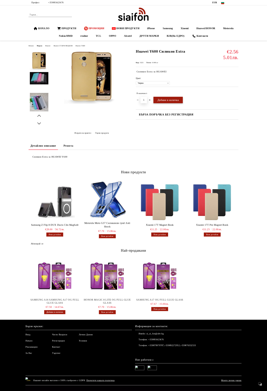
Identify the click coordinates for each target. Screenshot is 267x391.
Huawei (47, 46)
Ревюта (68, 145)
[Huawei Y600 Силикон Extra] (91, 103)
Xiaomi (185, 28)
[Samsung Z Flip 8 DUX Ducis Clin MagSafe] (55, 202)
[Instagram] (236, 2)
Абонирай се (37, 244)
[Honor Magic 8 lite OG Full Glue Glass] (107, 277)
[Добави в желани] (236, 93)
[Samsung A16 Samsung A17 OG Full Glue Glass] (55, 277)
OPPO (112, 36)
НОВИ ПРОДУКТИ (127, 28)
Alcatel (128, 36)
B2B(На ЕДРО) (175, 36)
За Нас (28, 353)
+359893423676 (56, 2)
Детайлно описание (43, 145)
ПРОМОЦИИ (96, 28)
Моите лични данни (231, 380)
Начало (31, 46)
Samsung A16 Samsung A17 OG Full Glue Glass (54, 301)
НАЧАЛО (43, 28)
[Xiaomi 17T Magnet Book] (160, 202)
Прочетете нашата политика (100, 380)
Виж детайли (55, 234)
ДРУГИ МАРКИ (149, 36)
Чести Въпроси (59, 334)
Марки (39, 46)
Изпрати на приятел (82, 133)
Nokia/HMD (66, 36)
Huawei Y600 (80, 46)
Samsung (168, 28)
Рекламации (31, 347)
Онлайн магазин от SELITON (133, 388)
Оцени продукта (102, 133)
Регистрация (58, 341)
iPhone (151, 28)
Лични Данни (86, 334)
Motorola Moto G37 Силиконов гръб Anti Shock (107, 225)
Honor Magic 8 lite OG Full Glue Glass (107, 301)
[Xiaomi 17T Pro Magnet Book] (212, 202)
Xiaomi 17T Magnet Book (160, 225)
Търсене (56, 353)
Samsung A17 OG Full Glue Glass (159, 299)
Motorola (228, 28)
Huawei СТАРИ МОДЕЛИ (63, 46)
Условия (83, 341)
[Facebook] (232, 2)
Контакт (56, 347)
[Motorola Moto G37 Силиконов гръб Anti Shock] (107, 200)
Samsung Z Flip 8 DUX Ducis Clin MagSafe (55, 225)
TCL (98, 36)
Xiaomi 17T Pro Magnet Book (212, 225)
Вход (27, 334)
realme (84, 36)
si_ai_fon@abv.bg (155, 334)
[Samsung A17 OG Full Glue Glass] (160, 277)
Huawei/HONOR (205, 28)
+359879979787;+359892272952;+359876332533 (172, 345)
